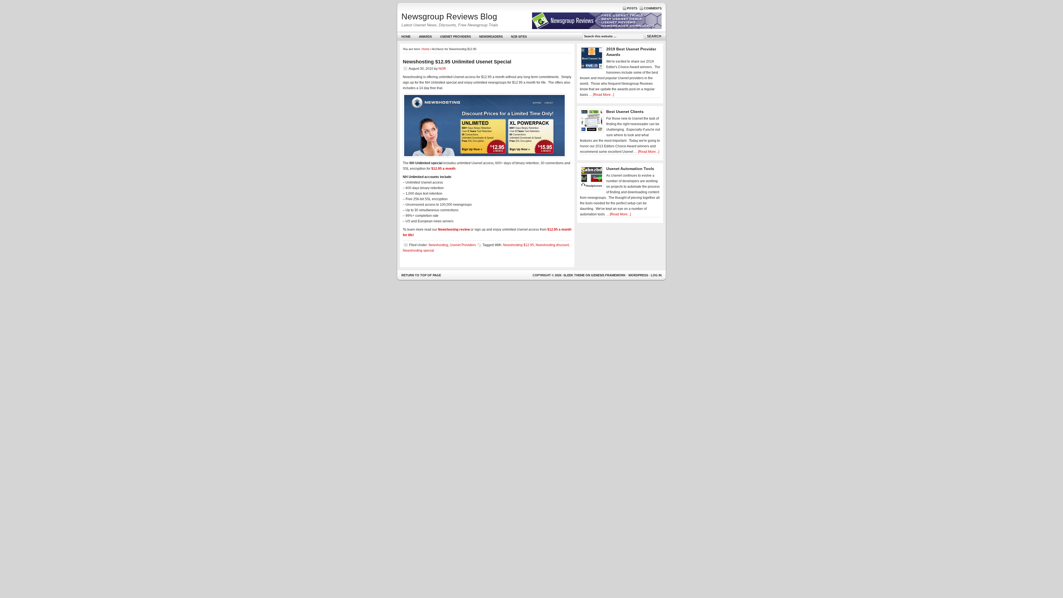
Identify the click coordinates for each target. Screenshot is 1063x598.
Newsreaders (489, 38)
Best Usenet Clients (625, 111)
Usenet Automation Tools (630, 168)
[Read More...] (603, 95)
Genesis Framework (608, 275)
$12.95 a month (443, 169)
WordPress (638, 275)
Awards (425, 36)
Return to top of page (421, 275)
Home (406, 36)
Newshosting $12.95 (518, 245)
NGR (442, 69)
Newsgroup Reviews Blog (449, 16)
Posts (632, 8)
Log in (656, 275)
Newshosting (438, 245)
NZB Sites (517, 38)
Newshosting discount (552, 245)
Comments (653, 8)
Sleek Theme (574, 275)
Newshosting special (418, 250)
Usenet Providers (453, 38)
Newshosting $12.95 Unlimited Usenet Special (457, 62)
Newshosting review (454, 229)
